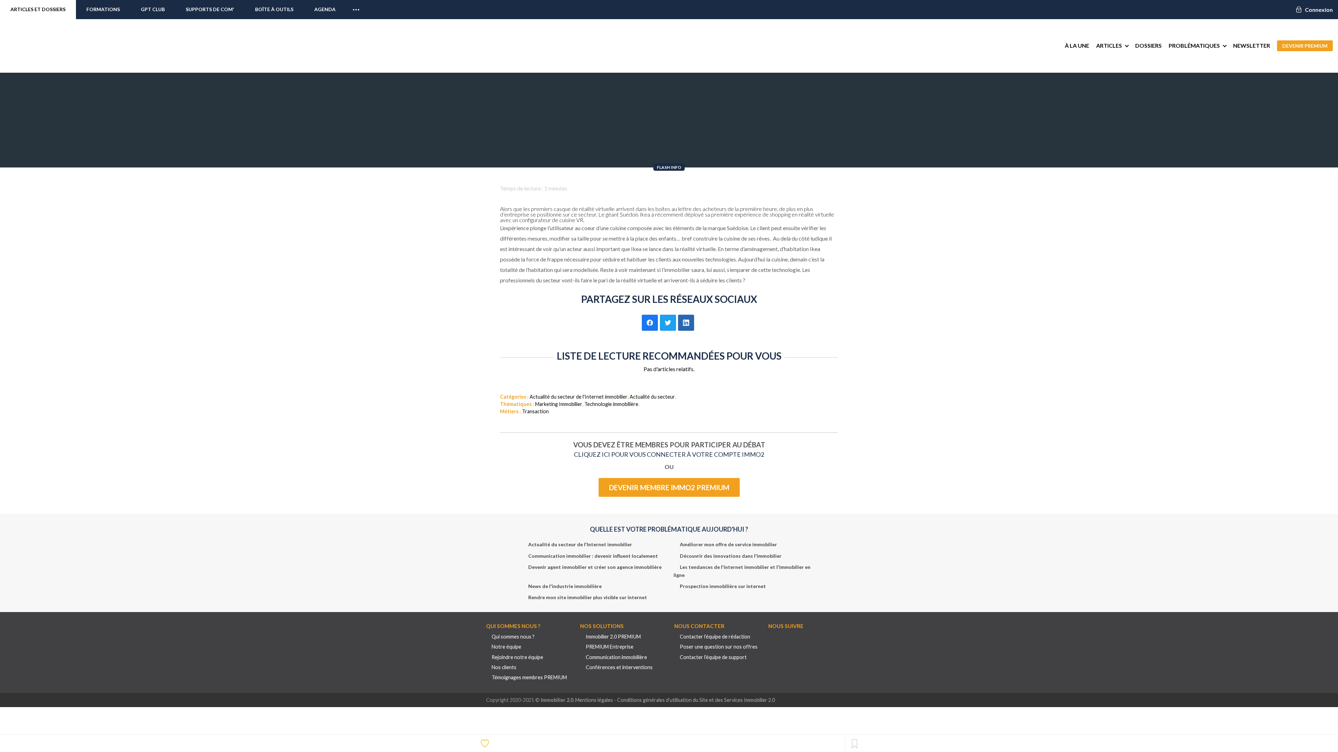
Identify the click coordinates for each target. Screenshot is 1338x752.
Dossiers (1148, 45)
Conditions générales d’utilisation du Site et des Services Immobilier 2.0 (696, 700)
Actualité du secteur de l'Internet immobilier (579, 397)
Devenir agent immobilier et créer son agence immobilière (595, 567)
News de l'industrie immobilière (565, 586)
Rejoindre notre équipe (517, 657)
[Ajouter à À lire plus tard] (854, 744)
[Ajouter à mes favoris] (486, 742)
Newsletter (1251, 45)
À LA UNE (1077, 45)
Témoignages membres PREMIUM (529, 677)
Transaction (535, 411)
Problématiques (1194, 45)
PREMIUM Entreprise (609, 647)
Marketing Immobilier (558, 404)
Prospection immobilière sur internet (723, 586)
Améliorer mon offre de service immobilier (728, 544)
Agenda (325, 9)
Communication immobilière (616, 657)
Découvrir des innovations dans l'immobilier (731, 556)
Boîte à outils (274, 9)
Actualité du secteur (652, 397)
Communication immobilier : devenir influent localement (593, 556)
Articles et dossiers (38, 9)
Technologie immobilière (611, 404)
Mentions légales (594, 700)
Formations (103, 9)
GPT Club (153, 9)
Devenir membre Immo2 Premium (669, 487)
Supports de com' (210, 9)
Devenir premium (1305, 46)
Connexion (1319, 9)
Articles (1109, 45)
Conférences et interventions (619, 667)
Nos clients (504, 667)
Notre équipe (506, 647)
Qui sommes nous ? (513, 637)
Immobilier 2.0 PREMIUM (613, 637)
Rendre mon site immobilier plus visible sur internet (587, 597)
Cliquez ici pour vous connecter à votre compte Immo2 (669, 454)
